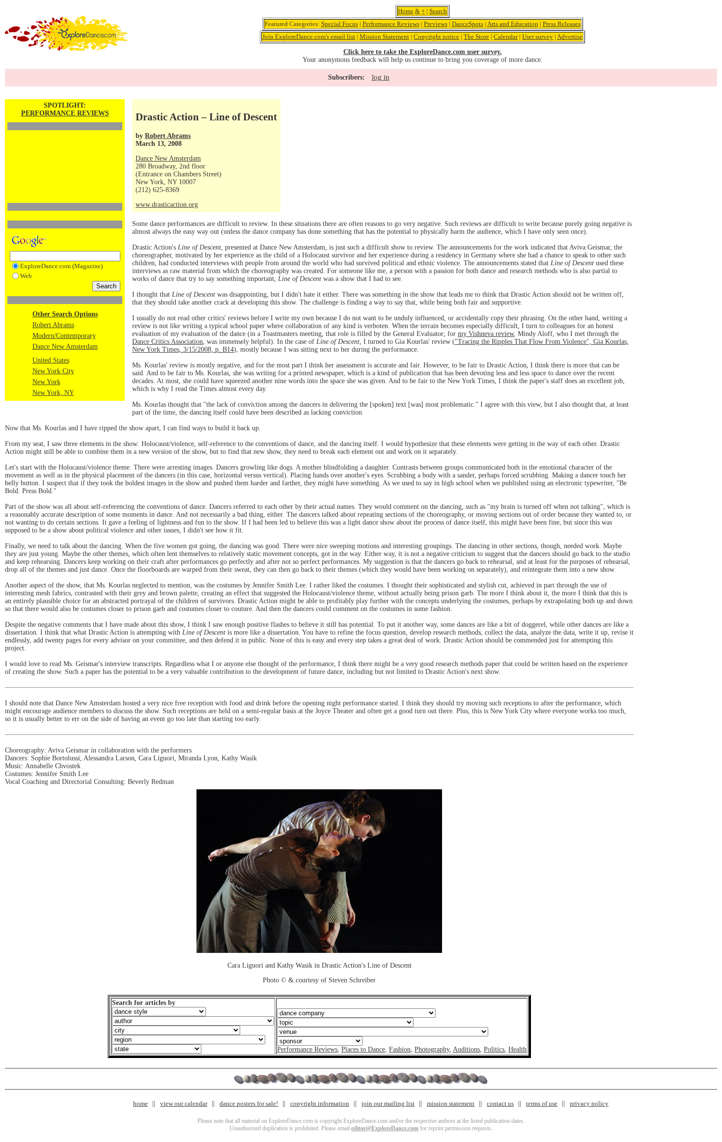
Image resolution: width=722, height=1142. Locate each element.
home (140, 1103)
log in (380, 77)
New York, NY (53, 392)
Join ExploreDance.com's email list (308, 36)
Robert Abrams (53, 325)
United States (50, 360)
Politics (494, 1049)
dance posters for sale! (249, 1103)
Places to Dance (363, 1049)
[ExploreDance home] (66, 49)
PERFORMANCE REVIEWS (65, 113)
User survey (537, 36)
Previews (435, 24)
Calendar (506, 36)
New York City (53, 371)
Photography (432, 1049)
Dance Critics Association (167, 341)
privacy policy (589, 1103)
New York (46, 382)
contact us (500, 1103)
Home (406, 11)
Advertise (570, 36)
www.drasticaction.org (167, 204)
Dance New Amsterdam (65, 346)
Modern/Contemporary (64, 335)
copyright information (319, 1103)
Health (517, 1049)
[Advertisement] (64, 150)
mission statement (450, 1103)
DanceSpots (467, 24)
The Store (476, 36)
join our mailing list (388, 1103)
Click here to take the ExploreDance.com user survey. (422, 52)
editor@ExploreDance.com (384, 1128)
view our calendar (183, 1103)
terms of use (541, 1103)
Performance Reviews (390, 24)
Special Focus (339, 24)
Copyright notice (436, 36)
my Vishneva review (486, 333)
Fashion (400, 1049)
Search (438, 11)
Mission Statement (384, 36)
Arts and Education (512, 24)
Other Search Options (65, 314)
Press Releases (562, 24)
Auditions (466, 1049)
